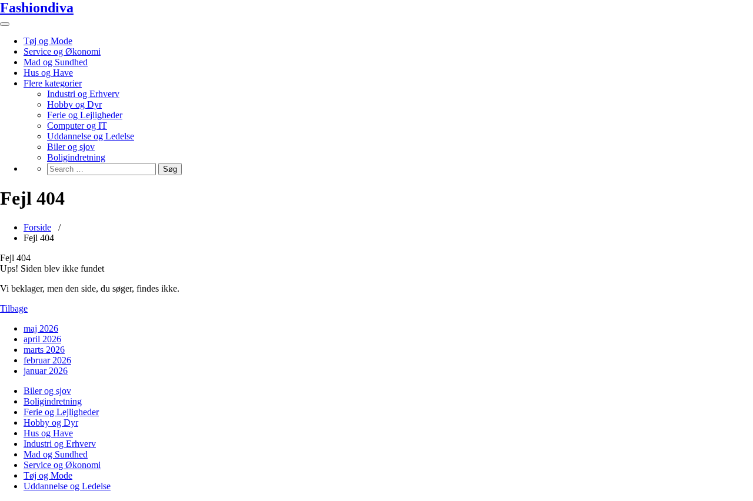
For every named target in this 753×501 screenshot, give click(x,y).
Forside (37, 227)
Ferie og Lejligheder (84, 115)
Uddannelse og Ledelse (90, 136)
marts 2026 (44, 350)
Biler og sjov (71, 147)
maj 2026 (41, 328)
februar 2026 (47, 360)
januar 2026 (46, 371)
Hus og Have (48, 73)
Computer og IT (77, 126)
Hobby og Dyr (74, 104)
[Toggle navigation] (4, 24)
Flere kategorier (53, 83)
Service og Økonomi (62, 51)
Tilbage (14, 308)
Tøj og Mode (48, 41)
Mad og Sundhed (56, 62)
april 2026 (42, 339)
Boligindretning (76, 157)
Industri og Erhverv (83, 94)
